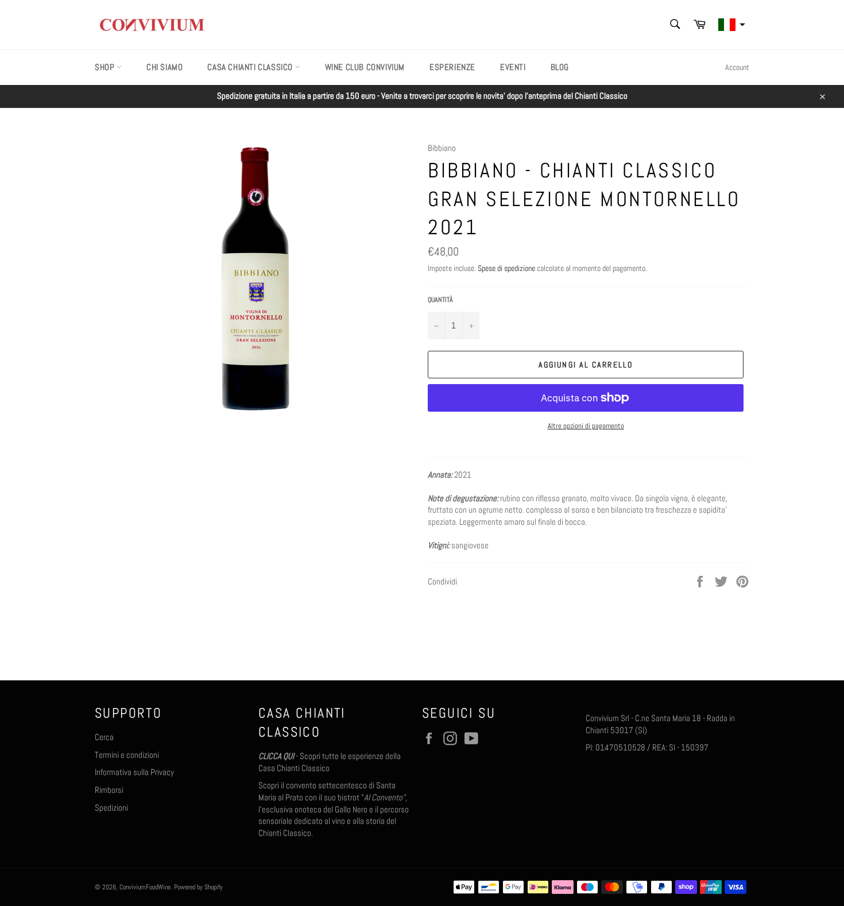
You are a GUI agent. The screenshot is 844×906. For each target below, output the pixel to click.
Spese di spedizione (506, 268)
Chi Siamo (164, 66)
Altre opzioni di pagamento (586, 426)
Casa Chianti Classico (251, 66)
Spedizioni (111, 807)
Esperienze (452, 66)
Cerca (104, 736)
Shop (106, 66)
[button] (730, 25)
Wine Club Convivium (365, 66)
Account (737, 67)
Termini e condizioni (127, 754)
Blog (560, 66)
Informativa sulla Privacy (134, 771)
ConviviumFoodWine (145, 887)
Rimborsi (109, 789)
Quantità (440, 299)
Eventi (513, 66)
